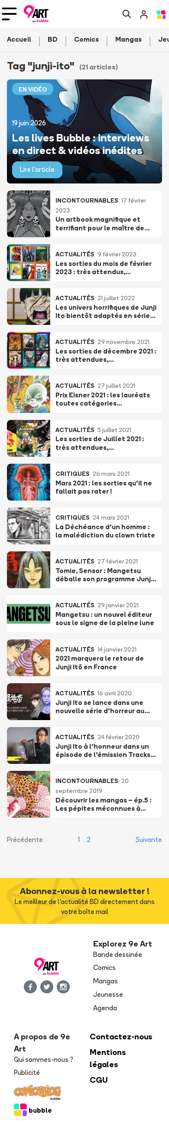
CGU (99, 1080)
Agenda (105, 1008)
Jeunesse (108, 994)
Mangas (105, 981)
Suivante (149, 839)
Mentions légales (108, 1058)
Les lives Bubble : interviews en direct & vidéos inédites (80, 143)
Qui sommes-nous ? (43, 1059)
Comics (104, 967)
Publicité (27, 1072)
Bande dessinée (117, 954)
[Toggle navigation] (9, 13)
